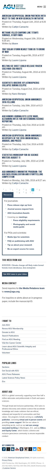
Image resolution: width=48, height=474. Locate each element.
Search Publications (10, 336)
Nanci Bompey (19, 94)
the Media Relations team (32, 288)
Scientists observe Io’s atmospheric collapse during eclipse (20, 84)
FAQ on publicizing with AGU (20, 241)
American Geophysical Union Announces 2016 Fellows (22, 101)
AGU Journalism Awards (18, 213)
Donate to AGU (8, 332)
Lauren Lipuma (19, 60)
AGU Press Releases (11, 374)
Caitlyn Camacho (20, 27)
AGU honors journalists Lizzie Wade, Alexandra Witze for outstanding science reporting (23, 119)
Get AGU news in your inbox (15, 274)
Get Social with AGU (10, 371)
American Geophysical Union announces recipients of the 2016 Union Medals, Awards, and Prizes (22, 138)
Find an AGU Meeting (11, 339)
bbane (15, 43)
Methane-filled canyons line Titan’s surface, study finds (20, 34)
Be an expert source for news (20, 249)
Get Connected (8, 445)
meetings (23, 217)
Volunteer (6, 353)
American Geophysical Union (18, 458)
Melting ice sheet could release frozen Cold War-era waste (22, 67)
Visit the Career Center (11, 343)
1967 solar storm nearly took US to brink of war (23, 50)
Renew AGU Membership (12, 328)
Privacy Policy (7, 460)
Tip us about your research (19, 245)
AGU (16, 6)
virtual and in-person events (30, 420)
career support (15, 422)
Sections (5, 367)
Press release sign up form (19, 205)
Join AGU (6, 325)
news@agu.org (12, 291)
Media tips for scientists (18, 237)
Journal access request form (20, 209)
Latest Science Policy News (13, 378)
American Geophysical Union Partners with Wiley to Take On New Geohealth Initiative (24, 17)
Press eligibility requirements (26, 220)
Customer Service (9, 468)
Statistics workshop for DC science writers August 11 (20, 156)
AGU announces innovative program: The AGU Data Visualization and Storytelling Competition (22, 174)
